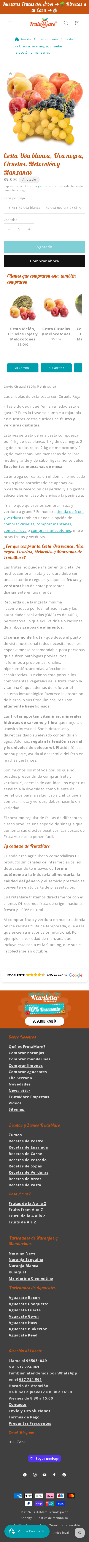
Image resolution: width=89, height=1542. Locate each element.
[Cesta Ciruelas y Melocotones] (56, 307)
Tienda (26, 39)
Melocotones (48, 39)
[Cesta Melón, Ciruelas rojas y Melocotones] (22, 307)
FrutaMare (40, 1512)
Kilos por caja (14, 198)
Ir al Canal (18, 1441)
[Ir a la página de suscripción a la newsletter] (44, 1009)
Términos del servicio (64, 1525)
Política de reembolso (52, 1518)
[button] (10, 23)
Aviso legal (61, 1532)
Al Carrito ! (22, 368)
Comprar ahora (44, 261)
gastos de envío (48, 186)
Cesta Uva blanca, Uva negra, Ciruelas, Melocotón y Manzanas (43, 45)
